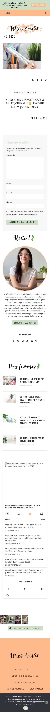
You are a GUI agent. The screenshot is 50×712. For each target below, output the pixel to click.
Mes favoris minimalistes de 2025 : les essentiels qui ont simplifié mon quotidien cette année (24, 538)
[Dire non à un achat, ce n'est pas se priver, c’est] (3, 619)
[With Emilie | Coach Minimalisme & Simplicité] (25, 28)
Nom (8, 183)
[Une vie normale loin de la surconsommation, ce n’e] (10, 619)
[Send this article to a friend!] (33, 80)
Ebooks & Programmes (25, 676)
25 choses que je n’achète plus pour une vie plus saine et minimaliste (32, 400)
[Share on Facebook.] (37, 80)
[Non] (47, 702)
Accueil (17, 669)
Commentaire (11, 155)
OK (25, 708)
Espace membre (15, 689)
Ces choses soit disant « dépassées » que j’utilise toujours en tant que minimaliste (24, 571)
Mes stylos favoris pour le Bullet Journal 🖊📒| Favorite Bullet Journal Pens (25, 103)
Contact (32, 669)
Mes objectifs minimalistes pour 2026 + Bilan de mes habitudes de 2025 (23, 526)
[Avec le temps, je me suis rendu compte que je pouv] (25, 619)
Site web (9, 202)
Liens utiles (36, 689)
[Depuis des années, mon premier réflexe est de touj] (17, 619)
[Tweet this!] (46, 80)
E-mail (9, 193)
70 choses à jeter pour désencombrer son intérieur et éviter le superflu (32, 420)
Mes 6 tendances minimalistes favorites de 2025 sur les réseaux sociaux (24, 549)
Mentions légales (25, 682)
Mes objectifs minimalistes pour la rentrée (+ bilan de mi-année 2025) (24, 560)
